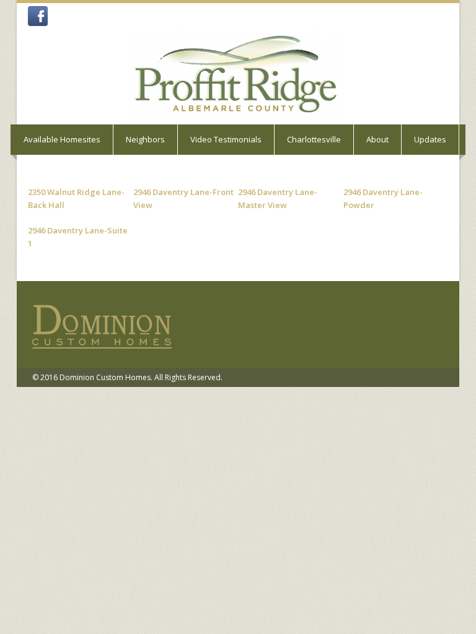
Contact (100, 169)
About (377, 139)
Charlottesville (314, 139)
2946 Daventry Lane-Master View (277, 198)
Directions (42, 169)
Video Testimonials (226, 139)
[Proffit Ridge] (236, 74)
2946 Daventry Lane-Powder (383, 198)
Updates (430, 139)
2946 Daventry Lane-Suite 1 (78, 237)
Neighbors (145, 139)
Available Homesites (62, 139)
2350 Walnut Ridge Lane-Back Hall (76, 198)
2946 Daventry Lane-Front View (183, 198)
